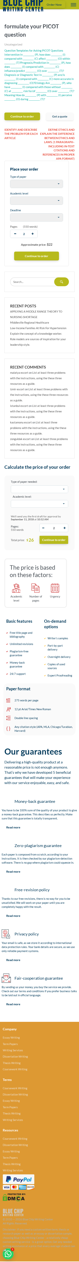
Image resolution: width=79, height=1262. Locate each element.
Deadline (15, 210)
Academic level (19, 193)
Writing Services (13, 1050)
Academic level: (22, 496)
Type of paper (18, 176)
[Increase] (64, 528)
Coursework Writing (15, 1069)
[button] (8, 1253)
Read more (13, 827)
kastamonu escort (21, 422)
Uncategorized (13, 44)
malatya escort (19, 372)
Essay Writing (11, 1037)
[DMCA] (14, 1197)
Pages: (15, 526)
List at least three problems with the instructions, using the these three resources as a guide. (38, 378)
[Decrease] (43, 528)
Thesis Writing (12, 1063)
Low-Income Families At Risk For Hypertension (38, 328)
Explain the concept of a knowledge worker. (36, 333)
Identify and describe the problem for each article (21, 134)
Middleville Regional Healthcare (29, 322)
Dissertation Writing (15, 1056)
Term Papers (10, 1044)
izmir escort (17, 389)
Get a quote (59, 116)
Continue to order (22, 116)
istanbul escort (19, 405)
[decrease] (15, 234)
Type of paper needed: (24, 481)
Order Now (54, 4)
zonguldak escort (20, 439)
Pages (13, 226)
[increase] (33, 234)
